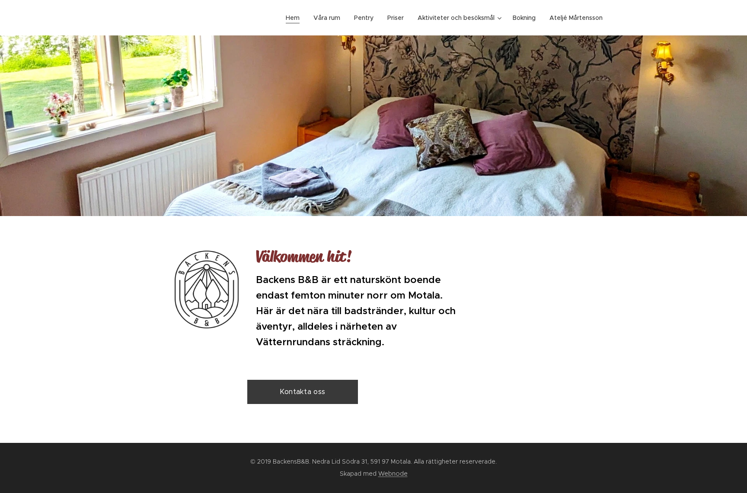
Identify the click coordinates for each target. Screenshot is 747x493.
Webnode (393, 473)
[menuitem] (295, 18)
